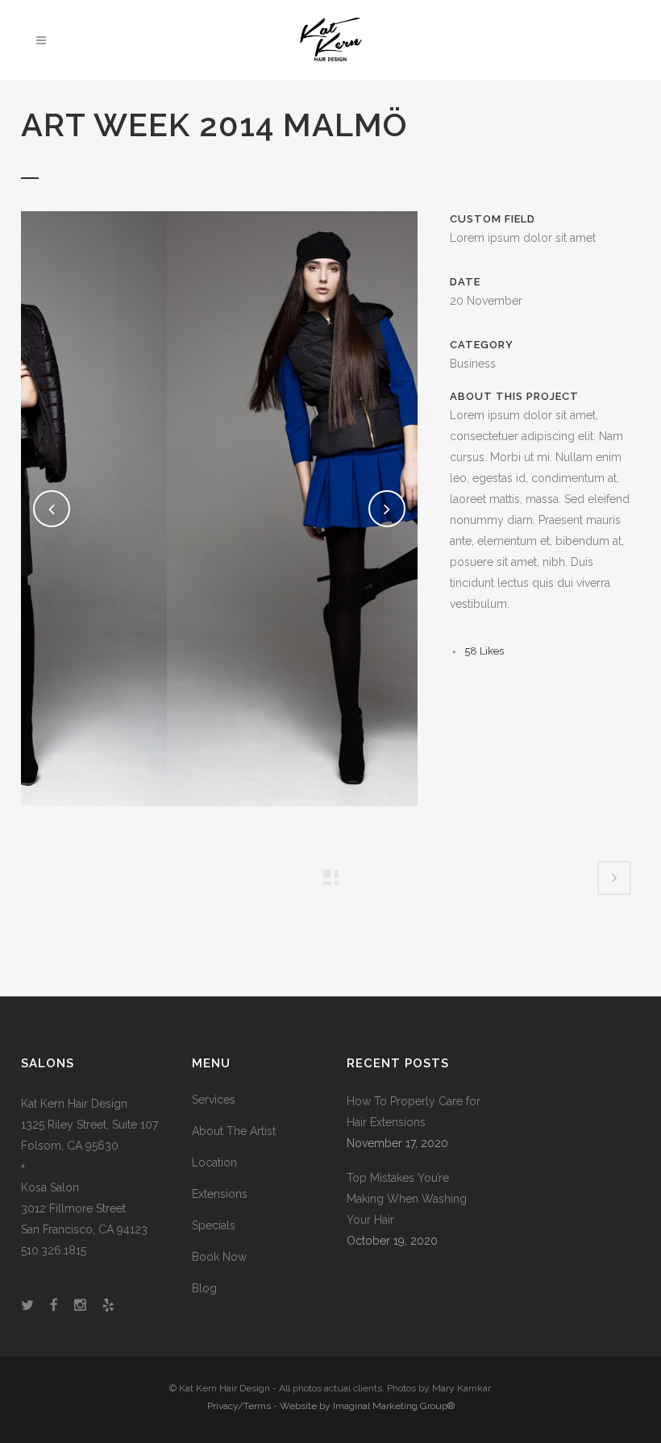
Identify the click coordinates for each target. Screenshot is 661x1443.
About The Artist (234, 1131)
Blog (204, 1288)
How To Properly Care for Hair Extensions (413, 1112)
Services (213, 1099)
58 (484, 651)
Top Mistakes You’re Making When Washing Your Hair (407, 1198)
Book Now (219, 1256)
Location (214, 1162)
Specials (213, 1225)
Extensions (219, 1193)
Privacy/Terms (239, 1406)
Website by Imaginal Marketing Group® (367, 1406)
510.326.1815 (53, 1250)
